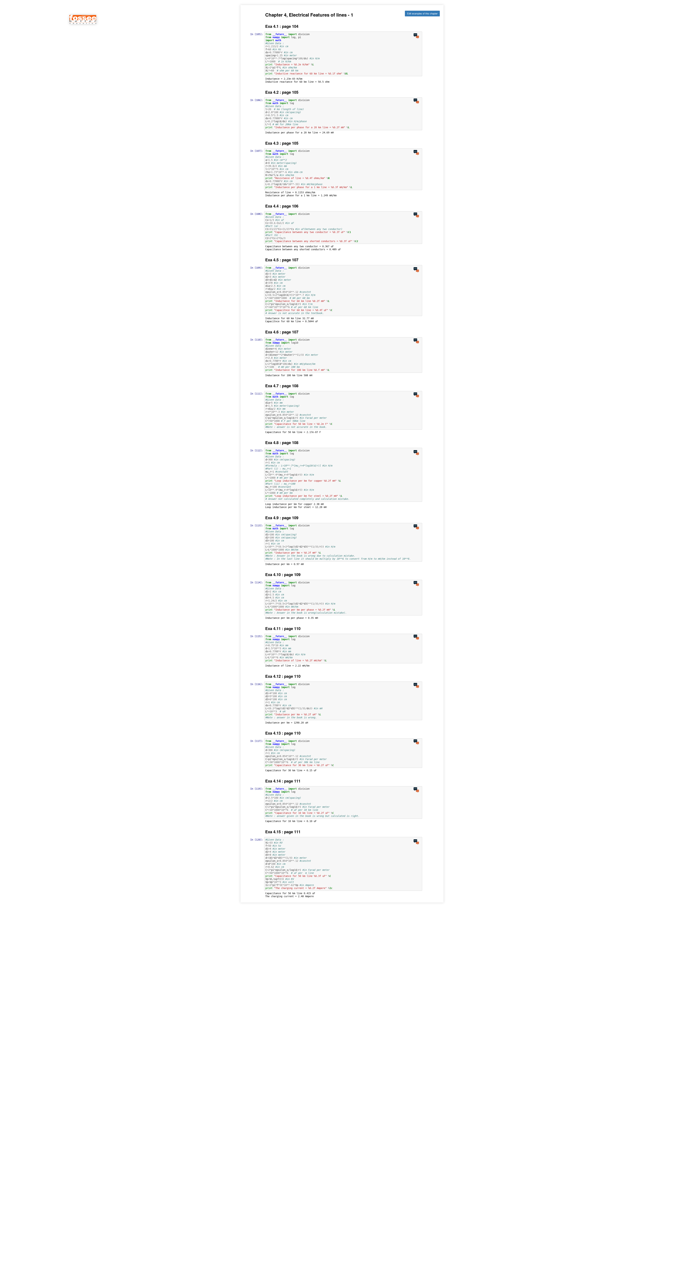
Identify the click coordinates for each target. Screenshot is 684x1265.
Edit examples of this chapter (422, 13)
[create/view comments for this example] (416, 36)
